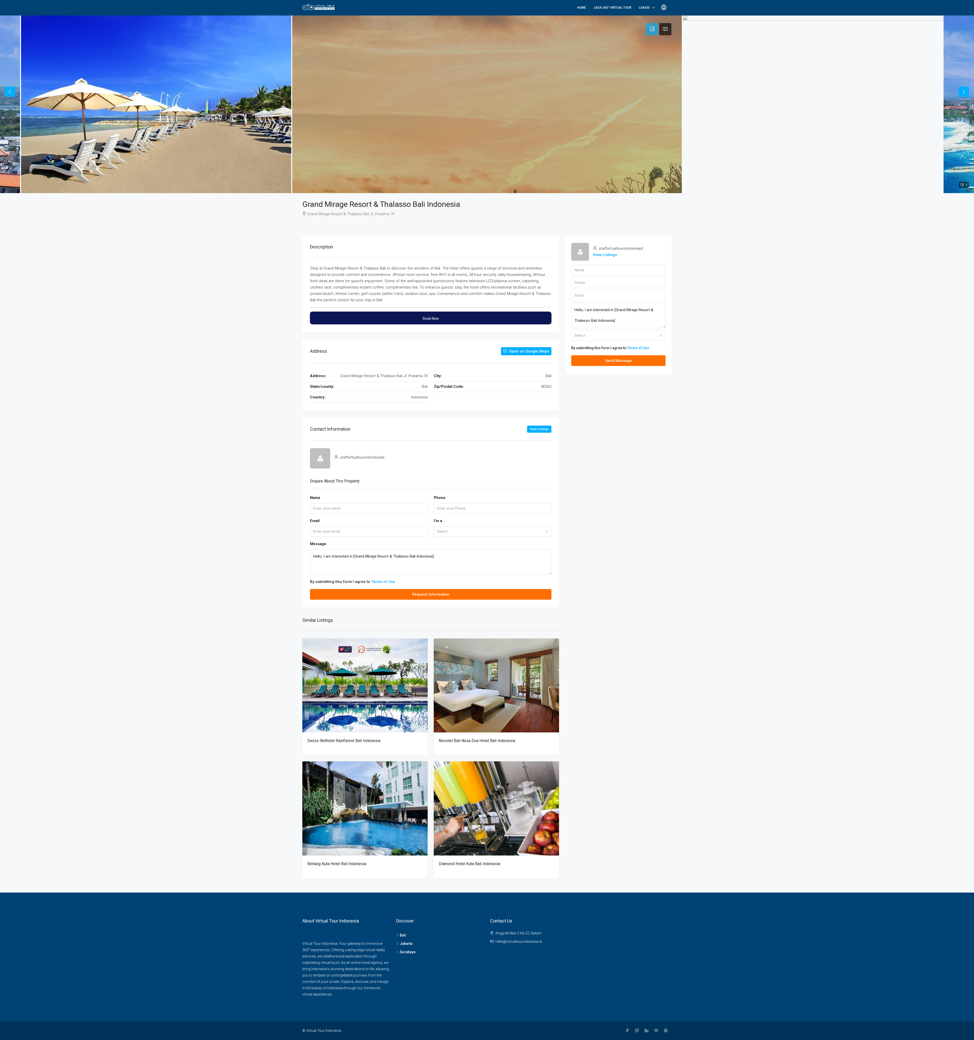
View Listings (539, 429)
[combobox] (492, 531)
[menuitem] (663, 7)
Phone (439, 497)
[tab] (652, 29)
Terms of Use (383, 581)
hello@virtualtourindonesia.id (518, 942)
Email (315, 520)
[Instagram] (638, 1031)
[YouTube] (657, 1031)
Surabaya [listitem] (407, 952)
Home (581, 7)
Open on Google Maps (528, 351)
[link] (365, 686)
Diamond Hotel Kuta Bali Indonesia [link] (469, 863)
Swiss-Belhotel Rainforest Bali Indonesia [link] (343, 740)
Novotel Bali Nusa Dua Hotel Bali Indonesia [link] (477, 740)
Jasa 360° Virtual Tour (612, 7)
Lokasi (644, 7)
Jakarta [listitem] (406, 944)
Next (964, 92)
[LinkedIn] (647, 1031)
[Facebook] (628, 1031)
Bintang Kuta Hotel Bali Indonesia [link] (336, 863)
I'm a (438, 520)
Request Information (430, 594)
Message (318, 544)
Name (315, 497)
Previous (10, 92)
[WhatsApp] (667, 1031)
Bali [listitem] (403, 935)
